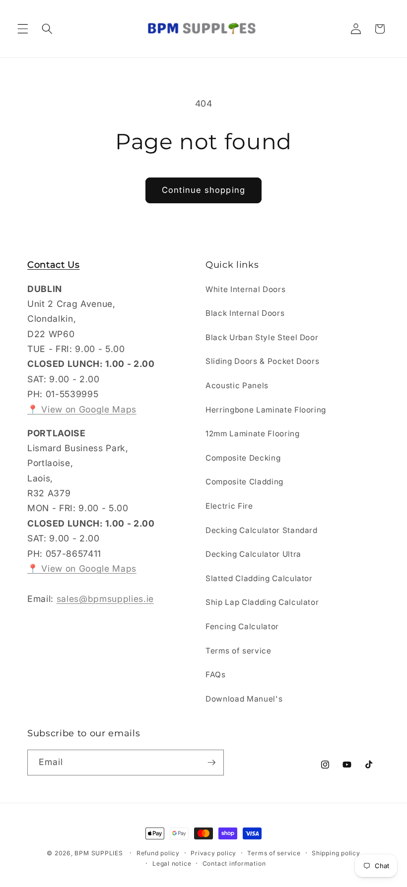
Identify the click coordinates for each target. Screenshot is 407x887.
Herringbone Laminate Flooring (265, 409)
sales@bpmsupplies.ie (105, 598)
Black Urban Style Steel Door (261, 337)
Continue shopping (203, 190)
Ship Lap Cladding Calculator (262, 602)
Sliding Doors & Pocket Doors (262, 361)
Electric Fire (229, 506)
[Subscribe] (211, 762)
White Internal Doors (245, 289)
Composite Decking (242, 458)
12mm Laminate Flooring (252, 433)
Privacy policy (213, 853)
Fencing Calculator (242, 626)
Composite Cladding (244, 481)
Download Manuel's (243, 699)
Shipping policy (336, 853)
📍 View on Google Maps (81, 409)
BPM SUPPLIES (98, 853)
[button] (23, 29)
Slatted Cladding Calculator (259, 578)
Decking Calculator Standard (261, 530)
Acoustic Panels (237, 385)
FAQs (215, 674)
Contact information (234, 863)
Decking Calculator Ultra (253, 554)
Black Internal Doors (244, 313)
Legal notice (171, 863)
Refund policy (158, 853)
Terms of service (238, 650)
